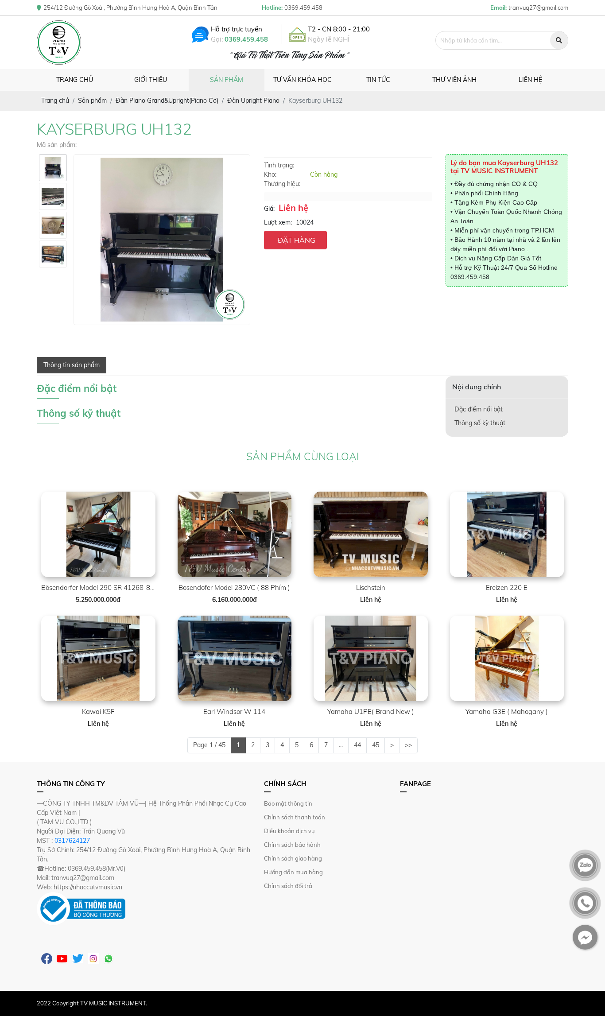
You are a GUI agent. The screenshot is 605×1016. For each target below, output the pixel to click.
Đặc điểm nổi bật (478, 409)
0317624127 (72, 841)
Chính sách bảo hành (292, 844)
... (341, 745)
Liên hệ (530, 80)
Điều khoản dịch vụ (289, 830)
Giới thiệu (150, 80)
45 (375, 745)
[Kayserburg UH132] (53, 167)
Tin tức (378, 80)
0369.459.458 (246, 39)
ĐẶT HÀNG (296, 240)
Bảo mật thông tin (288, 803)
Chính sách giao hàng (293, 858)
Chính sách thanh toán (294, 817)
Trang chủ (74, 80)
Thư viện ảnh (454, 80)
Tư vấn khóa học (302, 80)
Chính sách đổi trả (288, 885)
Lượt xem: (278, 222)
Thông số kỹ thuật (479, 423)
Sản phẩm (226, 80)
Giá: (269, 209)
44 (357, 745)
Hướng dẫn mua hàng (293, 872)
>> (408, 745)
